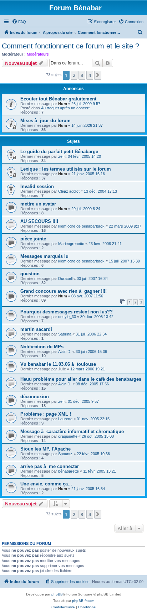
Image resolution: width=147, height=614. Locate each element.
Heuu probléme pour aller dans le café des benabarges (80, 379)
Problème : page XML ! (45, 414)
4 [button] (89, 75)
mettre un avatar (38, 204)
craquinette (67, 436)
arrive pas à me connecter (49, 466)
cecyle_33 (67, 316)
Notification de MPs (42, 346)
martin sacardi (36, 329)
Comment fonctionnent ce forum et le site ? (70, 46)
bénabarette (68, 471)
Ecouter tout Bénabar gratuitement (58, 99)
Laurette (65, 419)
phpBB (57, 594)
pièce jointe (33, 238)
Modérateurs (38, 54)
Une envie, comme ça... (46, 483)
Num (62, 104)
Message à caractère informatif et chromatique (72, 431)
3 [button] (82, 75)
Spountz (65, 454)
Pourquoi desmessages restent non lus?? (66, 311)
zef (61, 156)
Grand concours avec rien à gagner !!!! (63, 291)
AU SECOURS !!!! (39, 221)
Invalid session (37, 186)
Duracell (65, 278)
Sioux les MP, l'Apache (45, 449)
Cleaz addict (69, 191)
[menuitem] (19, 21)
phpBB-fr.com (83, 601)
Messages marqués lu (44, 256)
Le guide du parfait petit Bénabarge (59, 151)
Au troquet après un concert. (66, 108)
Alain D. (64, 351)
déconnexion (34, 396)
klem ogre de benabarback (81, 226)
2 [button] (74, 75)
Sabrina (64, 334)
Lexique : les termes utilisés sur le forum (65, 169)
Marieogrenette (71, 243)
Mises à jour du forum (45, 120)
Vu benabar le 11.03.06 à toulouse (58, 364)
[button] (97, 75)
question (30, 273)
